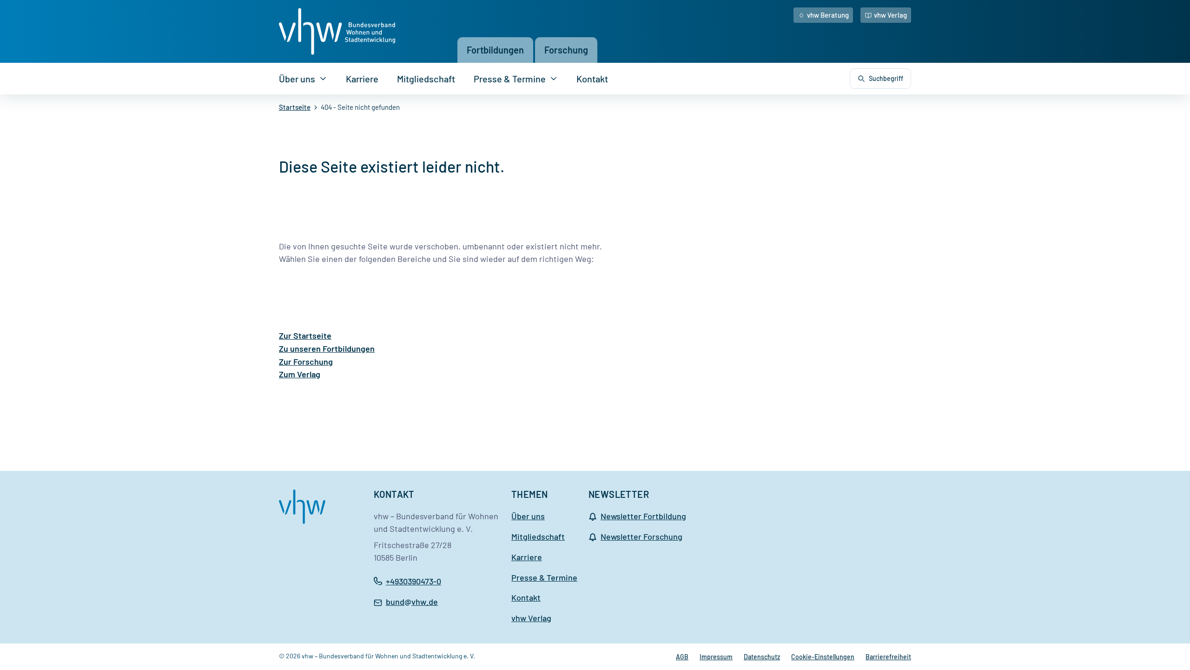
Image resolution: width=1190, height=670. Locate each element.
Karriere (362, 78)
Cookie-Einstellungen (822, 657)
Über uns (297, 78)
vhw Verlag (890, 15)
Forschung (566, 49)
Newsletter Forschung (641, 536)
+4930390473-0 (413, 581)
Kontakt (592, 78)
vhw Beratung (828, 15)
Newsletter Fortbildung (643, 516)
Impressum (716, 657)
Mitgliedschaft (426, 78)
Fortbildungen (495, 49)
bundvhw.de (412, 602)
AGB (682, 657)
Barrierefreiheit (888, 657)
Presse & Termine (510, 78)
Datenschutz (762, 657)
